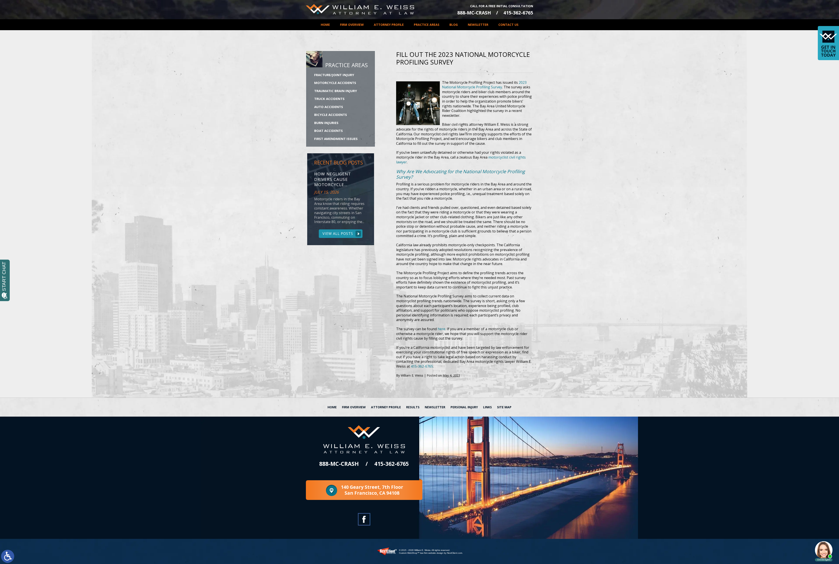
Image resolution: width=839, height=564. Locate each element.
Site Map (504, 407)
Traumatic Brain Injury (335, 91)
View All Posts (337, 233)
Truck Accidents (329, 98)
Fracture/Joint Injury (334, 75)
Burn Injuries (326, 122)
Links (487, 407)
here (441, 329)
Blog (453, 25)
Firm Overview (352, 25)
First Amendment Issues (336, 138)
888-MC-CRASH (474, 13)
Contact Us (508, 25)
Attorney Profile (389, 25)
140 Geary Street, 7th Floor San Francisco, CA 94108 (372, 490)
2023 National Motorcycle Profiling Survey (484, 85)
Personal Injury (464, 407)
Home (325, 25)
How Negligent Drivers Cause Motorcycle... (332, 179)
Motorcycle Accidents (335, 82)
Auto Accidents (328, 107)
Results (413, 407)
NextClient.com (454, 553)
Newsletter (478, 25)
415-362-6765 (518, 13)
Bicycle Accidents (330, 114)
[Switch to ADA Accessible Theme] (7, 556)
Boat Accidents (328, 130)
